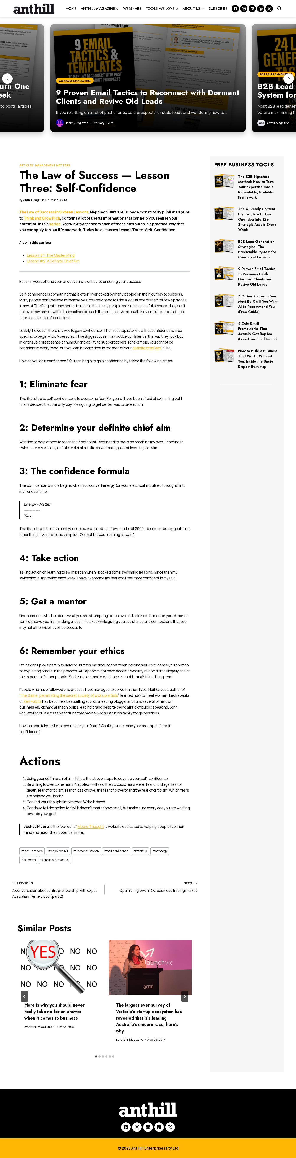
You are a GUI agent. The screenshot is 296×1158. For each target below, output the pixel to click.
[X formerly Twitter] (269, 8)
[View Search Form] (279, 8)
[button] (7, 78)
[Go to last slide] (24, 996)
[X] (170, 1127)
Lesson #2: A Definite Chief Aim (53, 261)
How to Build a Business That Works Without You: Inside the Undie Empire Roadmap (258, 358)
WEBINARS (132, 8)
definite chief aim (146, 347)
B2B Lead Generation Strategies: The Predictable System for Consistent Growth (257, 249)
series (54, 223)
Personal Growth (86, 851)
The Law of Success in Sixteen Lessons (53, 212)
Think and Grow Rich (42, 218)
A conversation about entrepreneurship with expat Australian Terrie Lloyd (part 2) (54, 890)
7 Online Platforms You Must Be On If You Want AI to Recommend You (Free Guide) (258, 304)
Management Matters (52, 165)
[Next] (184, 996)
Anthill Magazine (34, 200)
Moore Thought (91, 826)
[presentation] (59, 967)
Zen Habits (32, 701)
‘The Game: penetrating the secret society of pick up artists (68, 695)
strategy (159, 851)
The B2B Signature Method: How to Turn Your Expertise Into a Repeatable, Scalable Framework (256, 187)
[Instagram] (243, 8)
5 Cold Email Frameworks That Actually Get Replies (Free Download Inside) (257, 331)
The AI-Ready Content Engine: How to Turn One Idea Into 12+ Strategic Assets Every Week (257, 219)
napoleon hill (58, 851)
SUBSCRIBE (218, 8)
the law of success (55, 860)
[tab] (96, 1056)
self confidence (116, 851)
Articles (26, 165)
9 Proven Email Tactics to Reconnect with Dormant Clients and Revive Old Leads (256, 276)
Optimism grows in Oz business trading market (158, 887)
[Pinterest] (260, 8)
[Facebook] (235, 8)
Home (71, 8)
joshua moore (32, 851)
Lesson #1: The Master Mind (51, 255)
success (28, 860)
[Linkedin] (252, 8)
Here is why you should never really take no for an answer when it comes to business (54, 1011)
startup (140, 851)
